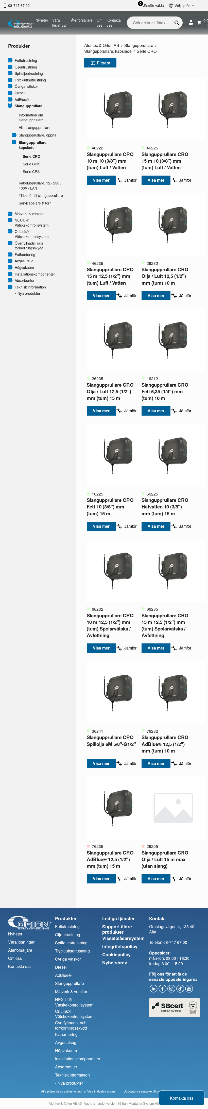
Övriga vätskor (26, 86)
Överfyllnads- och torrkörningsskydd (29, 246)
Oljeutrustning (26, 67)
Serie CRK (31, 164)
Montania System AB (144, 1103)
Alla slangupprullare (34, 127)
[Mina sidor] (191, 22)
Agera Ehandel (94, 1103)
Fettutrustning (26, 60)
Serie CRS (31, 171)
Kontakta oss (114, 23)
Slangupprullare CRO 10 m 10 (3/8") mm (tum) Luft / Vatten (110, 161)
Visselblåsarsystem (123, 938)
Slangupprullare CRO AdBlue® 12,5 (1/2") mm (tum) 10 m (165, 744)
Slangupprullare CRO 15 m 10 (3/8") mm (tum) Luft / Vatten (165, 161)
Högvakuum (24, 267)
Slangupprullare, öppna (37, 135)
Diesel (20, 93)
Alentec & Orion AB (101, 45)
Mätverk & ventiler (29, 213)
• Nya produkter (27, 293)
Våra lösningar (59, 23)
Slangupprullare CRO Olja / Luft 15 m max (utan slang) (165, 859)
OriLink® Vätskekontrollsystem (32, 234)
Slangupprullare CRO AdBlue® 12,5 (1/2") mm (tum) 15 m (110, 859)
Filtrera (103, 63)
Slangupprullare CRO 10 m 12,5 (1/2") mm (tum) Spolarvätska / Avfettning (110, 625)
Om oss (99, 23)
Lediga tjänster (118, 918)
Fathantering (25, 254)
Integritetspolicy (119, 946)
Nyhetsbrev (114, 962)
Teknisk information (30, 287)
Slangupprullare (28, 106)
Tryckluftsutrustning (30, 80)
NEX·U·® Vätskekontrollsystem (32, 223)
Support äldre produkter (117, 929)
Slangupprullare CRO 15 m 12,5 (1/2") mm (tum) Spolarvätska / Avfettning (165, 625)
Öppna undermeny (10, 60)
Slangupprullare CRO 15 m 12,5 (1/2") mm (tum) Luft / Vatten (110, 276)
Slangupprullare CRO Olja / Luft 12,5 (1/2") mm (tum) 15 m (110, 391)
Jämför (130, 180)
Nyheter (42, 20)
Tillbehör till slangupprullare (41, 195)
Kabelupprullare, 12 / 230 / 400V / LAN (40, 186)
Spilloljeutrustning (29, 73)
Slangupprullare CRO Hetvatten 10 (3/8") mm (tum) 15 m (165, 507)
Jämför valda (153, 5)
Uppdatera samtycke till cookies (145, 1091)
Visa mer (101, 180)
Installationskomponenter (35, 274)
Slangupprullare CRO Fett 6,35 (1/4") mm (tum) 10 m (165, 391)
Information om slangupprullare (31, 118)
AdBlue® (22, 99)
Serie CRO (31, 156)
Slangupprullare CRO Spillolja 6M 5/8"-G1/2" (111, 740)
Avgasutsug (24, 261)
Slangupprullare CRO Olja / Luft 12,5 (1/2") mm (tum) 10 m (165, 276)
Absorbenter (24, 280)
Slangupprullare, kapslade (33, 145)
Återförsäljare (82, 20)
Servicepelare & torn (35, 203)
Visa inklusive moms (101, 1091)
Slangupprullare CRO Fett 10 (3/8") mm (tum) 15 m (110, 507)
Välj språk (182, 5)
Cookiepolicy (116, 954)
